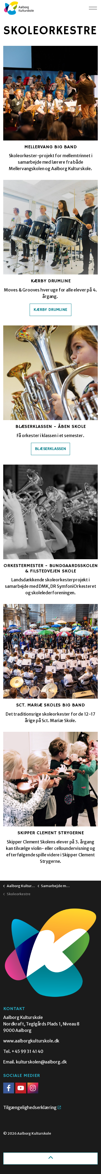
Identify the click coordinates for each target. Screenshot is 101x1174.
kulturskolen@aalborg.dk (41, 1062)
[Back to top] (50, 1158)
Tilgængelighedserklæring (29, 1107)
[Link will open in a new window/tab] (8, 1088)
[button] (50, 952)
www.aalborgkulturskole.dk (31, 1040)
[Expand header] (93, 8)
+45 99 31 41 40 (27, 1051)
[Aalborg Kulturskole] (19, 8)
